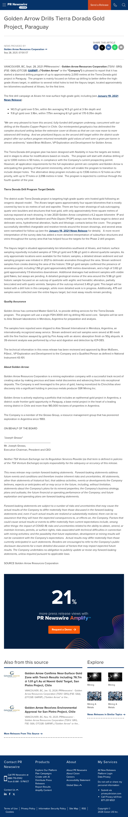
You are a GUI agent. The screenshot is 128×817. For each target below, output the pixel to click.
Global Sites (72, 785)
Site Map (73, 808)
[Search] (124, 5)
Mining (90, 685)
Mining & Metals (91, 705)
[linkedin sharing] (108, 47)
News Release (68, 231)
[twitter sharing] (102, 48)
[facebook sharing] (96, 47)
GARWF (33, 70)
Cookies (10, 812)
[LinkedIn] (6, 794)
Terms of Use (11, 808)
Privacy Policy (28, 808)
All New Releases (107, 770)
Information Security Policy (52, 808)
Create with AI (42, 777)
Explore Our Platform (46, 770)
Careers (70, 777)
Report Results (43, 787)
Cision (107, 812)
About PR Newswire (76, 770)
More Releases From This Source (21, 733)
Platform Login (105, 773)
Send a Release (99, 5)
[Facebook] (9, 794)
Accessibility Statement (78, 780)
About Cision (73, 773)
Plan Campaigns (43, 773)
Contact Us (10, 790)
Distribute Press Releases (43, 781)
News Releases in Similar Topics (104, 714)
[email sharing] (121, 47)
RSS (84, 808)
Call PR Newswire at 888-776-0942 (18, 776)
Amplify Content (43, 790)
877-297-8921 (108, 800)
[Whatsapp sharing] (115, 47)
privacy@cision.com (111, 793)
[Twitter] (14, 794)
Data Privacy (104, 777)
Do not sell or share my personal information (110, 783)
